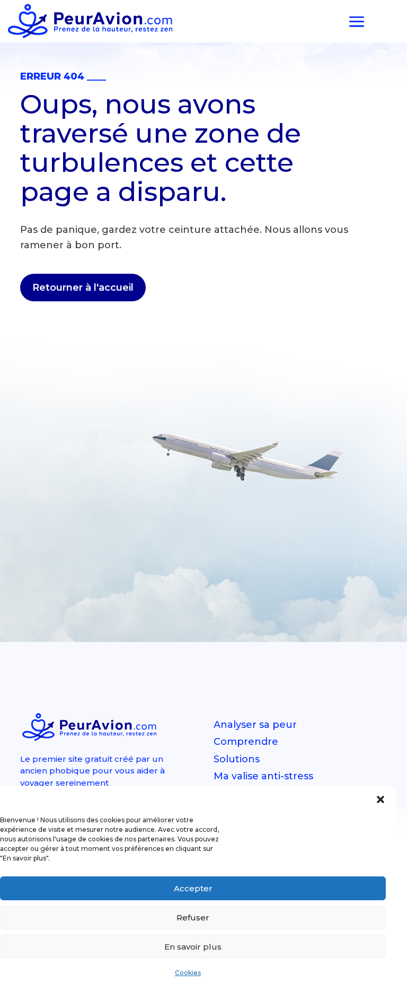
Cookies (188, 973)
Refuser (192, 917)
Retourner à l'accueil (83, 287)
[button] (380, 799)
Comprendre (246, 741)
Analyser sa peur (255, 725)
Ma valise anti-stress (263, 776)
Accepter (193, 888)
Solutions (237, 759)
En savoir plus (193, 947)
